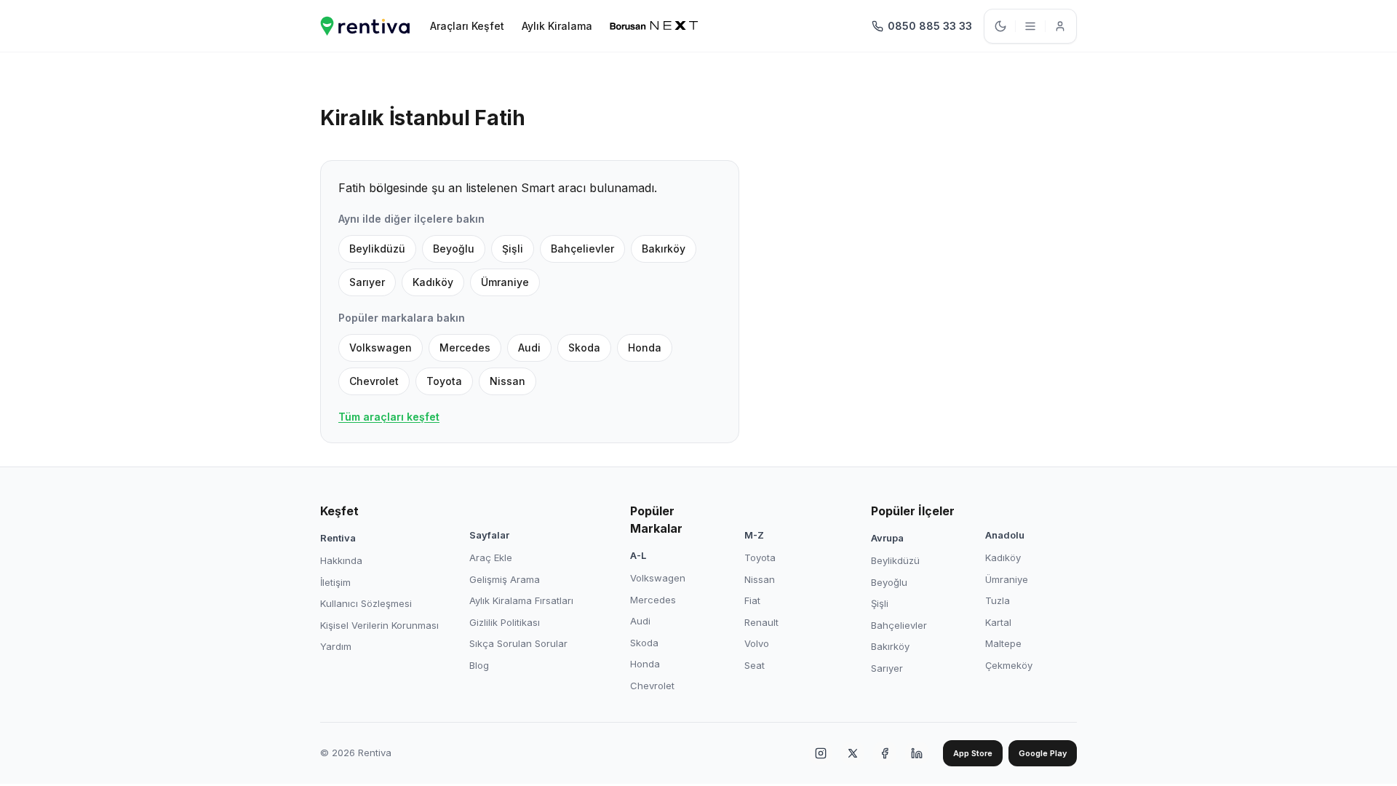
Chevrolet (374, 381)
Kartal (998, 622)
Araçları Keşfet (467, 26)
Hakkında (341, 560)
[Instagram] (820, 753)
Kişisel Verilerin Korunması (379, 625)
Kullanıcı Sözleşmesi (366, 603)
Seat (754, 665)
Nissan (507, 381)
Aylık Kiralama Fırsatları (521, 600)
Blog (479, 665)
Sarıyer (367, 282)
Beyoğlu (453, 248)
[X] (852, 753)
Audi (529, 347)
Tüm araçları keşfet (388, 416)
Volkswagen (380, 347)
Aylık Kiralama (557, 26)
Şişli (512, 248)
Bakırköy (663, 248)
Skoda (584, 347)
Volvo (756, 643)
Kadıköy (433, 282)
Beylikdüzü (377, 248)
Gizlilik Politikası (504, 622)
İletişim (335, 582)
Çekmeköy (1008, 665)
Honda (644, 347)
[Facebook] (884, 753)
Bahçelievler (582, 248)
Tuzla (997, 600)
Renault (761, 622)
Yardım (335, 646)
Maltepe (1003, 643)
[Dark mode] (1000, 26)
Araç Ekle (490, 557)
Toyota (444, 381)
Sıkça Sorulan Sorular (518, 643)
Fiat (752, 600)
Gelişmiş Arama (504, 579)
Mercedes (464, 347)
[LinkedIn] (916, 753)
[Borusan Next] (654, 26)
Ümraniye (505, 282)
